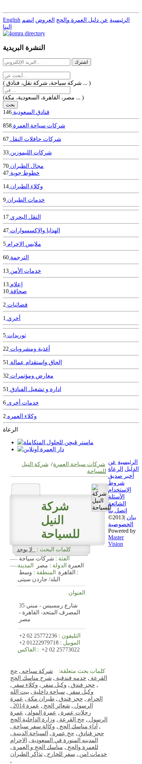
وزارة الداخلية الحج (32, 719)
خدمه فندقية (70, 678)
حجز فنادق (90, 733)
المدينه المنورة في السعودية (64, 740)
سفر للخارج (60, 754)
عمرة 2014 (25, 705)
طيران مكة (40, 699)
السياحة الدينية (30, 733)
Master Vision (116, 540)
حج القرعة (71, 719)
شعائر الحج (56, 705)
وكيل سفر (54, 685)
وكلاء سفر (25, 685)
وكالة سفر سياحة (33, 726)
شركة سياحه (36, 671)
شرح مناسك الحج (31, 678)
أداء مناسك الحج (78, 726)
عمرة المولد (41, 712)
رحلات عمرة (75, 712)
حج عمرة (62, 733)
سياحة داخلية (48, 692)
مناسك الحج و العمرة (37, 747)
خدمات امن (92, 754)
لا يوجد (26, 549)
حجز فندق (82, 685)
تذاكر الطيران (26, 754)
